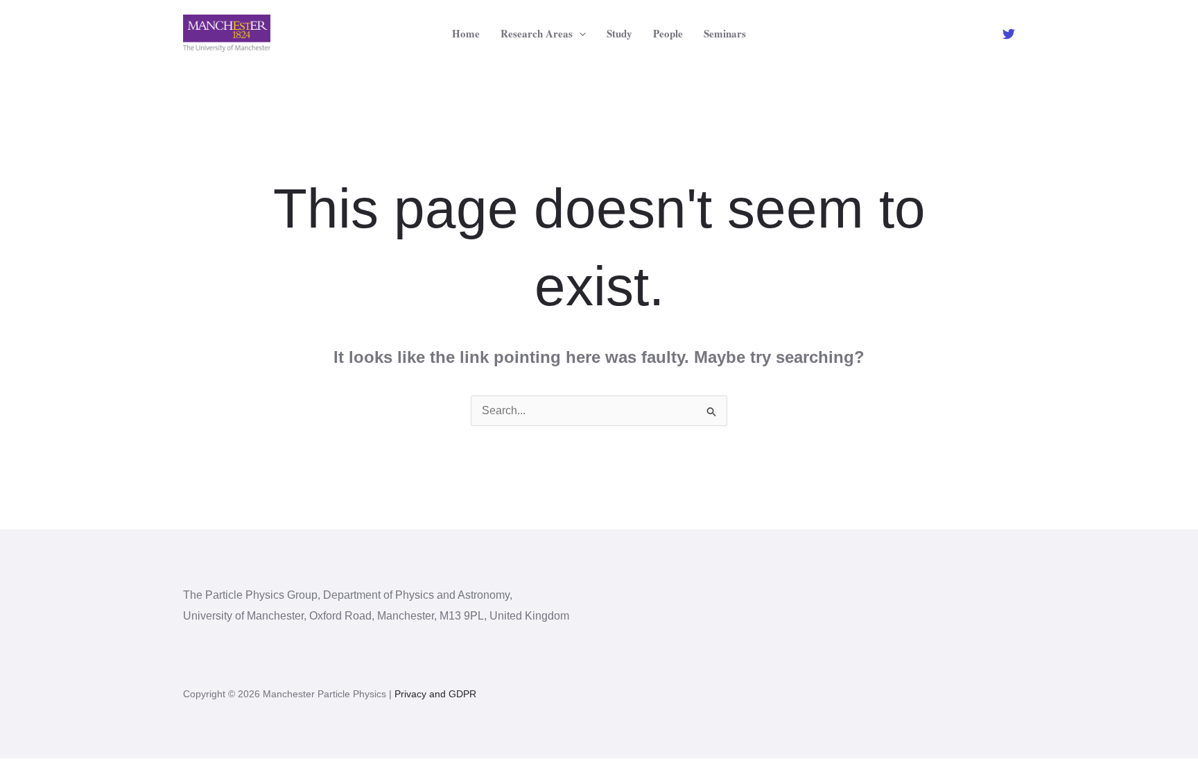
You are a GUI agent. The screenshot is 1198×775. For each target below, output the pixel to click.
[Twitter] (1008, 34)
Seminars (725, 33)
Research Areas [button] (537, 33)
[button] (579, 33)
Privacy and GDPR (435, 693)
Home (466, 33)
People (668, 33)
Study (619, 33)
